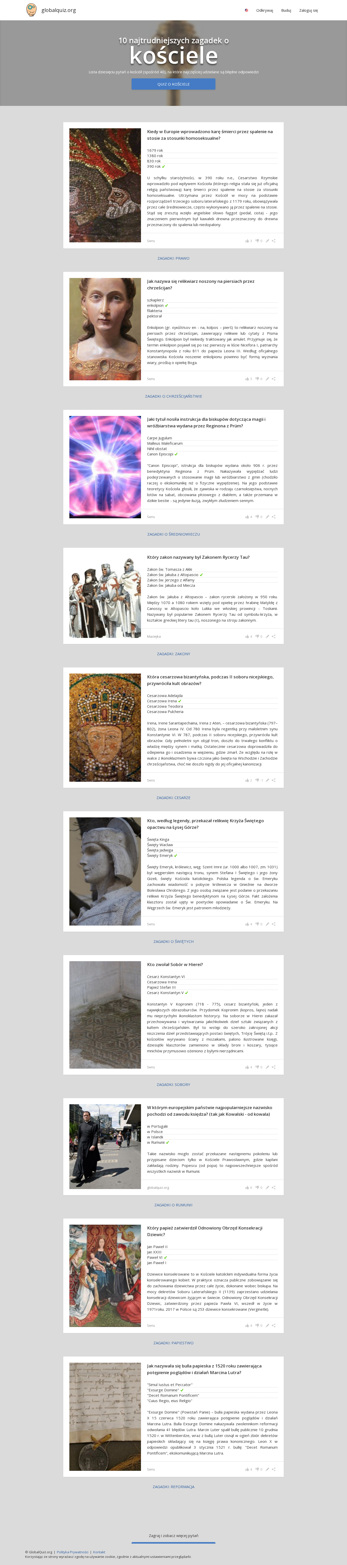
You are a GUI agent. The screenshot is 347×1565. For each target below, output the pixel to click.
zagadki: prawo (173, 258)
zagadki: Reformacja (173, 1486)
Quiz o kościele (173, 84)
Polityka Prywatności (72, 1552)
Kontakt (99, 1552)
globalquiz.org (58, 10)
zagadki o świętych (173, 941)
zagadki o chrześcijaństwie (173, 396)
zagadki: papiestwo (173, 1342)
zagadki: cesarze (173, 797)
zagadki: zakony (173, 653)
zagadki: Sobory (173, 1084)
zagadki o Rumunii (173, 1204)
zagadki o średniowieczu (173, 534)
